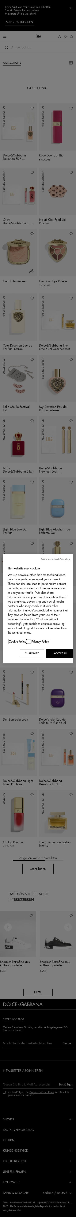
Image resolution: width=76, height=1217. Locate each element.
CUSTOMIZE (32, 653)
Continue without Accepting (55, 559)
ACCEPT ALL (60, 653)
